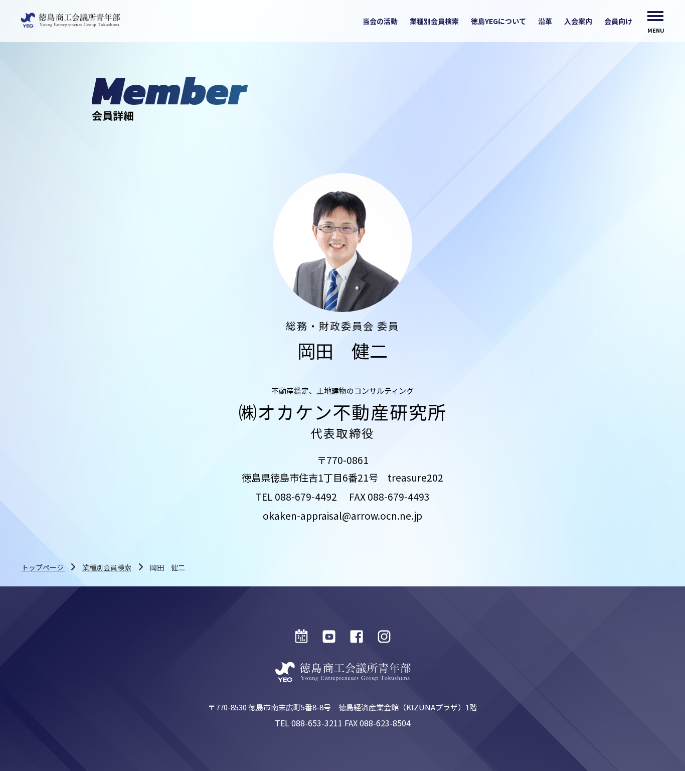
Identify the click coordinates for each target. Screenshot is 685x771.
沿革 (545, 21)
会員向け (618, 21)
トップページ (43, 567)
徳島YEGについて (498, 21)
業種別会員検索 (434, 21)
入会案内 (578, 21)
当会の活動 (380, 21)
